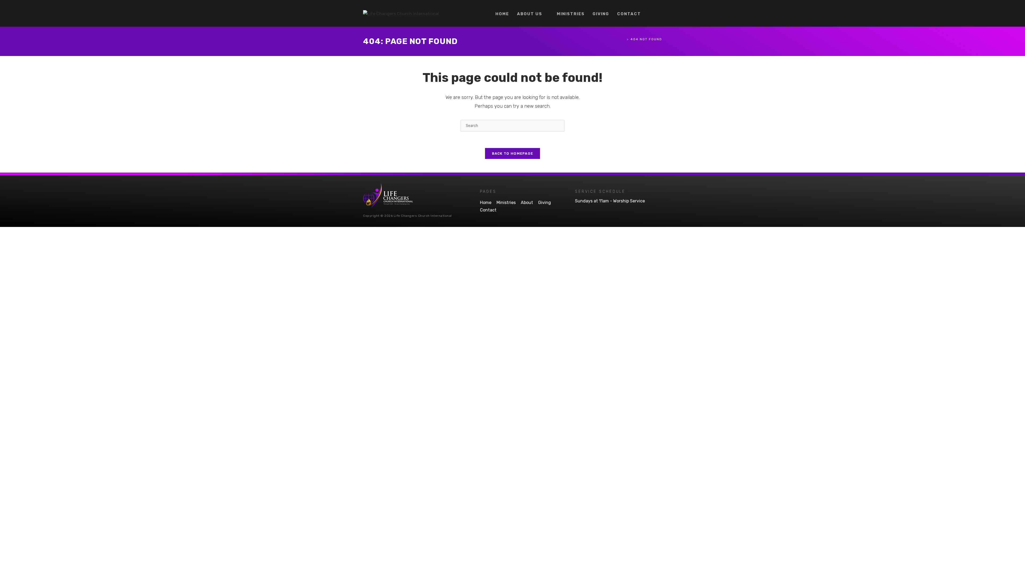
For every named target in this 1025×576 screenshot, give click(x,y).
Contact (488, 210)
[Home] (623, 39)
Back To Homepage (512, 153)
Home (485, 202)
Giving (544, 202)
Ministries (506, 202)
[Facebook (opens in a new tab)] (651, 13)
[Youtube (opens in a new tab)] (660, 13)
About (527, 202)
